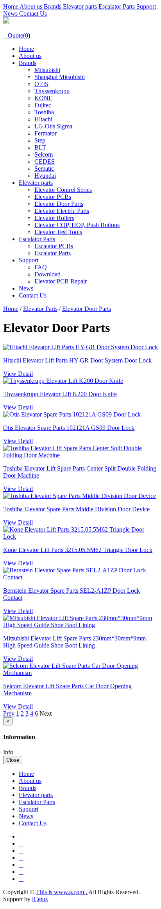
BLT (40, 147)
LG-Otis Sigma (53, 126)
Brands (53, 6)
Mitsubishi (47, 70)
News (11, 13)
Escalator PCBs (53, 246)
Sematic (44, 168)
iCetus (40, 899)
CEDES (44, 161)
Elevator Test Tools (58, 232)
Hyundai (45, 175)
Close (12, 760)
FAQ (40, 267)
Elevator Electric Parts (61, 210)
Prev (8, 713)
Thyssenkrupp (52, 91)
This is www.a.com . (62, 892)
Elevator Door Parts (58, 203)
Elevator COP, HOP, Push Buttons (77, 225)
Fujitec (42, 105)
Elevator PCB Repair (60, 281)
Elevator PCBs (52, 196)
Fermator (45, 133)
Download (47, 274)
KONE (43, 98)
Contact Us (33, 13)
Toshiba (44, 112)
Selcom (43, 154)
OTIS (41, 84)
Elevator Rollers (54, 218)
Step (39, 140)
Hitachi (43, 119)
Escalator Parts (117, 6)
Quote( (14, 35)
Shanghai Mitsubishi (59, 77)
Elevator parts (80, 6)
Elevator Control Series (63, 189)
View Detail (18, 373)
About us (32, 6)
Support (146, 6)
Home (11, 6)
